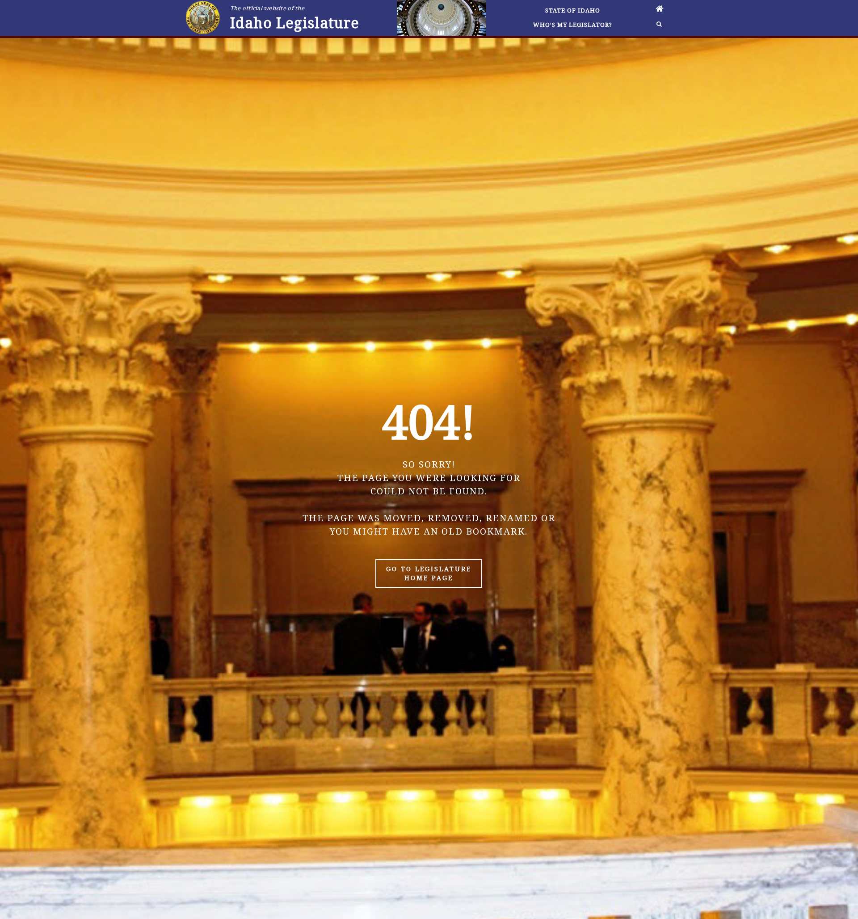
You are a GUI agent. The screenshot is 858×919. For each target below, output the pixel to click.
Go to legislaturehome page (428, 573)
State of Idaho (572, 10)
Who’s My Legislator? (572, 25)
